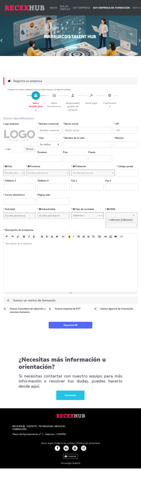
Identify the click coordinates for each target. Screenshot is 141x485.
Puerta (91, 152)
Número (119, 138)
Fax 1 (74, 180)
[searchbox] (20, 215)
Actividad (10, 209)
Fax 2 (108, 180)
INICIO (53, 7)
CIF (117, 124)
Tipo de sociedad (84, 209)
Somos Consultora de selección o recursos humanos (28, 310)
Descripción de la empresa (19, 230)
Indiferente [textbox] (86, 215)
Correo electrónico (15, 195)
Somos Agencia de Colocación (116, 308)
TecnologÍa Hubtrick (70, 463)
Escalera (42, 152)
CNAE (112, 209)
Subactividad (48, 209)
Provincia (35, 166)
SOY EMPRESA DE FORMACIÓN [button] (111, 7)
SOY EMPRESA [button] (81, 7)
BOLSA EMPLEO (65, 8)
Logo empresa (11, 124)
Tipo (41, 138)
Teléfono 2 (42, 180)
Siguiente (69, 325)
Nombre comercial (49, 124)
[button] (7, 236)
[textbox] (14, 173)
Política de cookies (65, 443)
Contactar (70, 395)
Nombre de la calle (74, 138)
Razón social (71, 124)
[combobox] (13, 173)
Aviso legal (47, 443)
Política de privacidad (88, 443)
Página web (43, 195)
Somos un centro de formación (34, 300)
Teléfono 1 (10, 180)
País (9, 166)
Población (80, 166)
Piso (65, 152)
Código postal (125, 166)
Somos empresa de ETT (67, 308)
